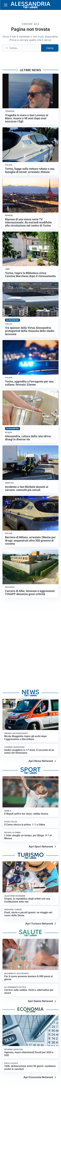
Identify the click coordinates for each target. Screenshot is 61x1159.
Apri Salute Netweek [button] (40, 1001)
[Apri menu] (6, 5)
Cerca (49, 48)
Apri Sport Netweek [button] (41, 846)
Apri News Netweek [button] (40, 760)
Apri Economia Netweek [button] (38, 1077)
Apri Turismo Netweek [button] (39, 923)
